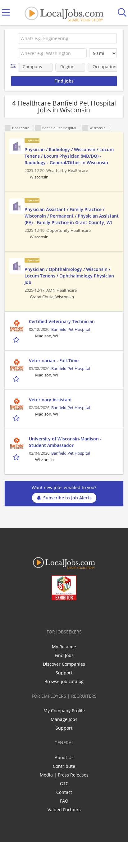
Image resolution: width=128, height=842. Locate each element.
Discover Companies (64, 664)
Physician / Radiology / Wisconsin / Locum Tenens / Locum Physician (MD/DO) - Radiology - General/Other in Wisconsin (69, 155)
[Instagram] (80, 613)
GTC (64, 783)
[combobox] (67, 38)
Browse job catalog (64, 681)
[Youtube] (70, 613)
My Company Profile (64, 711)
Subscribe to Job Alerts (67, 498)
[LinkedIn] (60, 613)
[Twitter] (49, 613)
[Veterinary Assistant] (17, 404)
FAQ (64, 801)
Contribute (64, 766)
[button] (14, 66)
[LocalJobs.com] (64, 13)
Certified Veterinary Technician (62, 321)
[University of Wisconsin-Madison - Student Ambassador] (17, 443)
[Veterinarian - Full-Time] (17, 365)
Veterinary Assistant (50, 400)
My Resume (64, 647)
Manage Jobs (64, 719)
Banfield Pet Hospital (70, 329)
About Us (64, 757)
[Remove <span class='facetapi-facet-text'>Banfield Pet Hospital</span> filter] (38, 128)
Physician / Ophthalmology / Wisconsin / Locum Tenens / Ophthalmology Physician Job (69, 275)
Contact (64, 792)
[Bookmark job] (17, 339)
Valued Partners (64, 810)
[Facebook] (39, 613)
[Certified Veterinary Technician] (17, 326)
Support (64, 673)
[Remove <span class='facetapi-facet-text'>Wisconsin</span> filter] (85, 128)
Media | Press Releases (64, 775)
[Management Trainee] (17, 146)
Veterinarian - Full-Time (54, 360)
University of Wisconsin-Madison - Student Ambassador (65, 442)
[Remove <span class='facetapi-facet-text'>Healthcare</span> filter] (8, 128)
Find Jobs (64, 655)
